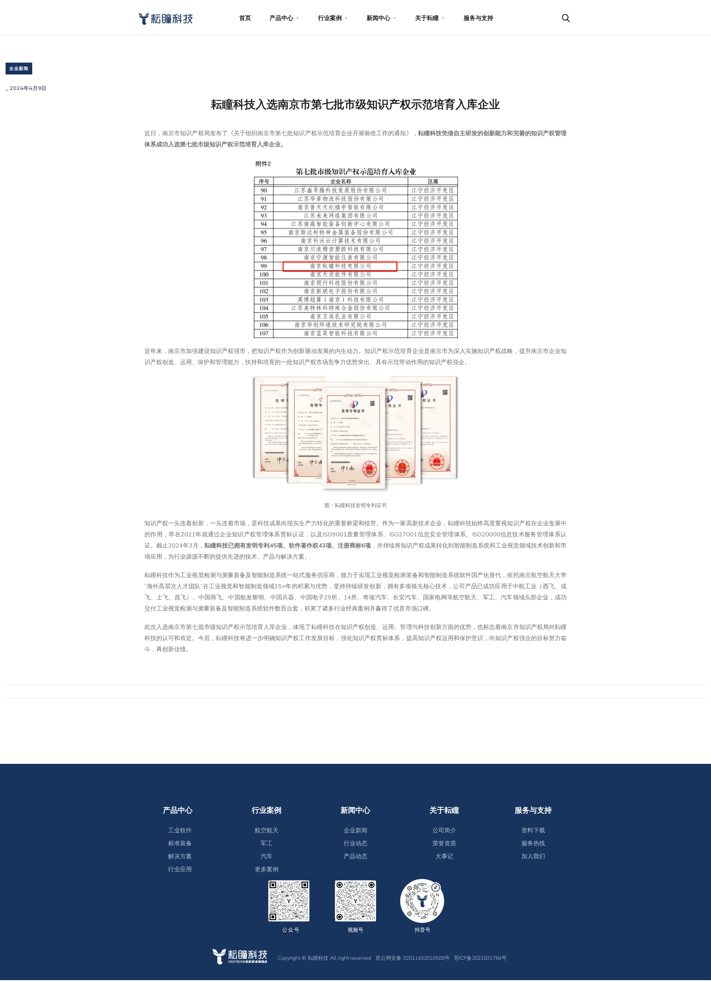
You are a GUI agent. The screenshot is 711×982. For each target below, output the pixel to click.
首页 (245, 18)
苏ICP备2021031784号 (480, 958)
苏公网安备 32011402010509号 (412, 958)
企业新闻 (19, 68)
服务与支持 (478, 18)
